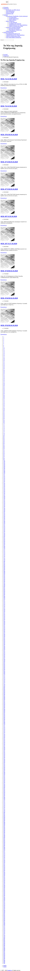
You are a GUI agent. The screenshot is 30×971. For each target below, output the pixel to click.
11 (3, 349)
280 (4, 687)
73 (3, 427)
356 (4, 782)
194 (4, 579)
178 (4, 558)
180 (4, 561)
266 (4, 669)
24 (3, 365)
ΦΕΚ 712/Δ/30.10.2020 (9, 79)
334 (4, 754)
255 (4, 655)
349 (4, 773)
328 (4, 747)
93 (3, 452)
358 (4, 784)
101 (4, 462)
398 (4, 835)
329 (4, 748)
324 (4, 742)
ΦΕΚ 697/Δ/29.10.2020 (9, 216)
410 (4, 850)
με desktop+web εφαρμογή (15, 23)
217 (4, 607)
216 (4, 606)
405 (4, 843)
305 (4, 718)
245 (4, 643)
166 (4, 543)
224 (4, 616)
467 (4, 921)
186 (4, 569)
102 (4, 463)
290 (4, 699)
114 (4, 478)
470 (4, 925)
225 (4, 617)
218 (4, 609)
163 (4, 540)
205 (4, 592)
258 (4, 659)
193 (4, 577)
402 (4, 840)
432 (4, 877)
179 (4, 560)
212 (4, 601)
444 (4, 892)
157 (4, 532)
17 (3, 356)
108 (4, 471)
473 (4, 929)
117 (4, 482)
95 (3, 454)
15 (3, 354)
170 (4, 548)
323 (4, 740)
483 (4, 941)
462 (4, 915)
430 (4, 875)
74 (3, 428)
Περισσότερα (4, 87)
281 (4, 688)
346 (4, 769)
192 (4, 576)
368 (4, 797)
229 (4, 623)
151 (4, 525)
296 (4, 707)
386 (4, 820)
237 (4, 633)
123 (4, 489)
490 (4, 950)
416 (4, 857)
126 (4, 493)
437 (4, 884)
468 (4, 923)
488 (4, 948)
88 (3, 446)
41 (3, 387)
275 (4, 680)
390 (4, 825)
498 (4, 960)
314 (4, 729)
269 (4, 673)
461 (4, 914)
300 (4, 712)
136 (4, 506)
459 (4, 911)
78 (3, 433)
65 (3, 417)
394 (4, 830)
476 (4, 933)
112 (4, 476)
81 (3, 437)
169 (4, 547)
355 (4, 781)
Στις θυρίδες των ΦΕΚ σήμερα (13, 9)
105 (4, 467)
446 (4, 895)
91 (3, 449)
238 (4, 634)
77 (3, 432)
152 (4, 526)
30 (3, 373)
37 (3, 382)
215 (4, 605)
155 (4, 530)
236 (4, 631)
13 (3, 351)
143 (4, 515)
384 (4, 817)
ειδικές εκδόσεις (12, 20)
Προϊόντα (5, 14)
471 (4, 926)
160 (4, 536)
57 (3, 407)
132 (4, 501)
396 (4, 832)
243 (4, 640)
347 (4, 771)
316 (4, 732)
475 (4, 931)
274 (4, 679)
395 (4, 831)
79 (3, 434)
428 (4, 872)
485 (4, 944)
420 (4, 862)
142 (4, 513)
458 (4, 910)
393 (4, 828)
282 (4, 689)
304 (4, 717)
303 (4, 715)
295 (4, 705)
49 (3, 397)
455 (4, 906)
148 (4, 521)
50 (3, 398)
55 (3, 404)
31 (3, 374)
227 (4, 620)
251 (4, 650)
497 (4, 959)
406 (4, 845)
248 (4, 646)
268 (4, 671)
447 (4, 896)
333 (4, 753)
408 (4, 847)
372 (4, 802)
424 (4, 867)
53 (3, 402)
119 (4, 484)
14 (3, 353)
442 (4, 890)
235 (4, 630)
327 (4, 746)
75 (3, 429)
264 (4, 666)
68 (3, 420)
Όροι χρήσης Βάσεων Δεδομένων (13, 37)
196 (4, 581)
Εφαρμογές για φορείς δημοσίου (13, 27)
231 (4, 625)
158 (4, 533)
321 (4, 738)
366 (4, 794)
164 (4, 541)
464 (4, 917)
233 (4, 628)
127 (4, 494)
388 (4, 822)
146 (4, 518)
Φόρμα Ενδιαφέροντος (11, 31)
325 (4, 743)
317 (4, 733)
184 (4, 566)
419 (4, 861)
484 (4, 943)
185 (4, 567)
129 (4, 497)
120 (4, 486)
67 (3, 419)
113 (4, 477)
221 (4, 612)
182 (4, 564)
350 (4, 774)
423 (4, 866)
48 (3, 395)
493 (4, 954)
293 (4, 703)
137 (4, 507)
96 (3, 456)
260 (4, 661)
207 (4, 595)
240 (4, 636)
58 (3, 408)
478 (4, 935)
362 (4, 789)
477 (4, 934)
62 (3, 413)
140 (4, 511)
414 (4, 855)
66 (3, 418)
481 (4, 939)
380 (4, 812)
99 (3, 459)
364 (4, 792)
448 (4, 897)
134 (4, 503)
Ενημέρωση (6, 8)
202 (4, 589)
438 (4, 885)
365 (4, 793)
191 (4, 575)
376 (4, 807)
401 (4, 838)
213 (4, 602)
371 (4, 801)
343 (4, 766)
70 (3, 423)
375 (4, 806)
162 (4, 538)
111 (4, 474)
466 (4, 920)
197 (4, 582)
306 (4, 719)
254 (4, 654)
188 (4, 571)
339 (4, 761)
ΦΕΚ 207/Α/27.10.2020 (9, 243)
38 (3, 383)
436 (4, 882)
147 (4, 520)
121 (4, 487)
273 (4, 678)
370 (4, 799)
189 (4, 572)
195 (4, 580)
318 (4, 734)
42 (3, 388)
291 (4, 700)
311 (4, 725)
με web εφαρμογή (13, 22)
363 (4, 791)
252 (4, 651)
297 (4, 708)
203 (4, 590)
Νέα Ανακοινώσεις (10, 11)
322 (4, 739)
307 (4, 720)
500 (4, 963)
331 (4, 751)
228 (4, 621)
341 (4, 763)
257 (4, 658)
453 (4, 904)
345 (4, 768)
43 (3, 389)
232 (4, 626)
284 (4, 692)
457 (4, 909)
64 (3, 415)
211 (4, 600)
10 (3, 348)
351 (4, 776)
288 (4, 697)
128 (4, 496)
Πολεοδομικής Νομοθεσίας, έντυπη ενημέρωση (17, 16)
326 (4, 744)
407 (4, 846)
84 (3, 440)
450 (4, 900)
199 (4, 585)
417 (4, 858)
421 (4, 864)
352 (4, 777)
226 (4, 619)
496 (4, 958)
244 (4, 641)
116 (4, 481)
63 (3, 414)
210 (4, 599)
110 (4, 473)
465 (4, 919)
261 (4, 663)
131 (4, 499)
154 (4, 528)
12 (3, 350)
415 (4, 856)
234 (4, 629)
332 (4, 752)
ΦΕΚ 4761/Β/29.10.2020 (9, 134)
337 (4, 758)
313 (4, 728)
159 (4, 535)
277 (4, 683)
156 (4, 531)
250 (4, 649)
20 (3, 360)
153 (4, 527)
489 (4, 949)
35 (3, 379)
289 (4, 698)
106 (4, 468)
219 (4, 610)
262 (4, 664)
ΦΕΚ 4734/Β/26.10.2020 (9, 271)
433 (4, 879)
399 (4, 836)
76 (3, 430)
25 (3, 366)
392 (4, 827)
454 (4, 905)
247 (4, 645)
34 (3, 378)
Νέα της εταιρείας (10, 12)
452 (4, 902)
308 (4, 722)
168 (4, 546)
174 (4, 553)
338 (4, 759)
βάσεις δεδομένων (10, 21)
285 (4, 693)
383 (4, 816)
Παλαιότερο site (9, 13)
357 (4, 783)
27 (3, 369)
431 (4, 876)
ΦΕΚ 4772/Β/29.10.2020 (9, 162)
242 (4, 639)
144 (4, 516)
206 (4, 594)
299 (4, 710)
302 (4, 714)
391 (4, 826)
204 (4, 591)
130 (4, 498)
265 (4, 668)
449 (4, 899)
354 (4, 779)
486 (4, 945)
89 (3, 447)
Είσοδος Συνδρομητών (8, 32)
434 (4, 880)
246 (4, 644)
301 (4, 713)
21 (3, 361)
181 (4, 562)
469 (4, 924)
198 (4, 584)
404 (4, 842)
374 (4, 805)
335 (4, 756)
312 (4, 727)
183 (4, 565)
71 (3, 424)
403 (4, 841)
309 (4, 723)
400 (4, 837)
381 (4, 813)
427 (4, 871)
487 (4, 946)
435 (4, 881)
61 (3, 412)
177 (4, 557)
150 (4, 523)
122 (4, 488)
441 (4, 889)
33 (3, 376)
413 (4, 853)
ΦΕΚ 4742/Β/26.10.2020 (9, 298)
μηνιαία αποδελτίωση (13, 18)
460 (4, 912)
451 (4, 901)
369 (4, 798)
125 (4, 492)
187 (4, 570)
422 (4, 865)
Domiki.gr (9, 970)
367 (4, 796)
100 (4, 461)
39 (3, 384)
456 (4, 907)
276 (4, 682)
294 (4, 704)
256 (4, 656)
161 (4, 537)
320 (4, 737)
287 (4, 695)
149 (4, 522)
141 (4, 512)
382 (4, 815)
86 (3, 443)
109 (4, 472)
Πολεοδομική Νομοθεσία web (13, 33)
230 (4, 624)
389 (4, 823)
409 (4, 848)
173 (4, 552)
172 (4, 551)
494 (4, 955)
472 (4, 928)
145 (4, 517)
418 (4, 860)
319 (4, 735)
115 (4, 479)
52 (3, 400)
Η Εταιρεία (5, 7)
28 (3, 370)
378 (4, 810)
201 (4, 587)
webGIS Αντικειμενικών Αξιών (16, 26)
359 (4, 786)
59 (3, 409)
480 (4, 938)
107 (4, 469)
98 (3, 458)
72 (3, 425)
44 (3, 390)
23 (3, 364)
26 (3, 368)
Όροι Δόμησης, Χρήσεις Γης (15, 30)
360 (4, 787)
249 (4, 648)
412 (4, 852)
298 (4, 709)
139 (4, 510)
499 (4, 961)
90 (3, 448)
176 (4, 556)
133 (4, 502)
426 (4, 870)
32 (3, 375)
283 (4, 690)
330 (4, 749)
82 (3, 438)
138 (4, 508)
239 (4, 635)
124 (4, 491)
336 (4, 757)
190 (4, 574)
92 (3, 451)
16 (3, 355)
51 (3, 399)
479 (4, 936)
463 (4, 916)
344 (4, 767)
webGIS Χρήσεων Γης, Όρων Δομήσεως (18, 25)
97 (3, 457)
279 (4, 685)
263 (4, 665)
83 (3, 439)
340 (4, 762)
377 (4, 808)
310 (4, 724)
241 (4, 638)
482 (4, 940)
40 (3, 385)
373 (4, 803)
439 (4, 886)
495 (4, 956)
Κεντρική (5, 54)
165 (4, 542)
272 (4, 676)
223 (4, 615)
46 (3, 393)
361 (4, 788)
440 (4, 887)
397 (4, 833)
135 (4, 505)
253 (4, 653)
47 (3, 394)
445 (4, 894)
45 (3, 392)
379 (4, 811)
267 (4, 670)
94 (3, 453)
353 (4, 778)
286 (4, 694)
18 (3, 358)
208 (4, 596)
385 (4, 818)
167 (4, 545)
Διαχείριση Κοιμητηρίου (14, 28)
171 (4, 550)
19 (3, 359)
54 (3, 403)
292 (4, 702)
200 (4, 586)
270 (4, 674)
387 (4, 821)
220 (4, 611)
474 (4, 930)
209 (4, 597)
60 (3, 410)
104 (4, 466)
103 (4, 464)
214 (4, 604)
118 (4, 483)
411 (4, 851)
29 (3, 371)
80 (3, 435)
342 (4, 764)
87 (3, 444)
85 (3, 442)
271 (4, 675)
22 (3, 363)
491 (4, 951)
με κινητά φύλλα (12, 17)
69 (3, 422)
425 (4, 869)
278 (4, 684)
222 (4, 614)
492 (4, 953)
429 (4, 874)
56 (3, 405)
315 (4, 730)
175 (4, 555)
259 (4, 660)
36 (3, 380)
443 (4, 891)
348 (4, 772)
